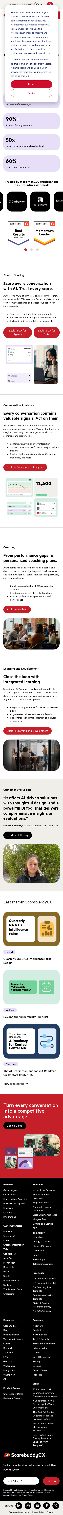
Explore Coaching (17, 609)
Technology (39, 1232)
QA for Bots (9, 1194)
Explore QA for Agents (17, 332)
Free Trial (37, 1374)
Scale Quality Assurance (45, 1214)
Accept (31, 84)
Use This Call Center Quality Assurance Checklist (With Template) (43, 1440)
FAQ (5, 1356)
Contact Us (38, 1330)
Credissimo (8, 1293)
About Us (38, 1325)
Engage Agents (41, 1202)
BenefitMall (9, 1267)
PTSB (6, 1271)
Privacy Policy (40, 1348)
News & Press (40, 1334)
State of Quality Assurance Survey (42, 1304)
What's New (9, 1374)
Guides (6, 1343)
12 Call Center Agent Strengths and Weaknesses (43, 1427)
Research (8, 1348)
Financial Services (42, 1246)
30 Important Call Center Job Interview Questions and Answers (45, 1393)
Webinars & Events (13, 1339)
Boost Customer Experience (41, 1196)
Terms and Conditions (44, 1343)
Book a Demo (15, 1125)
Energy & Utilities (41, 1241)
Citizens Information (13, 1244)
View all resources (13, 1083)
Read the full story (17, 835)
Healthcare (38, 1250)
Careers (36, 1352)
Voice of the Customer (44, 1190)
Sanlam (7, 1285)
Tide (5, 1249)
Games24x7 (9, 1235)
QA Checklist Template (44, 1278)
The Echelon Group (13, 1289)
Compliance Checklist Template (43, 1297)
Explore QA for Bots (46, 332)
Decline (31, 93)
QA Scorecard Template (45, 1283)
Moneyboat (9, 1262)
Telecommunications (43, 1263)
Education (38, 1237)
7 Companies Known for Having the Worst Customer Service (43, 1404)
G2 (4, 1379)
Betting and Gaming (43, 1223)
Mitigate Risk (39, 1219)
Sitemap (37, 1365)
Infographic (9, 1370)
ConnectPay (9, 1253)
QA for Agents (10, 1190)
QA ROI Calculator (42, 1311)
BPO (35, 1228)
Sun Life (7, 1276)
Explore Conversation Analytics (25, 467)
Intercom (7, 1231)
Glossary (7, 1361)
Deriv (6, 1240)
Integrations (9, 1216)
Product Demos (11, 1334)
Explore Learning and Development (27, 731)
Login (24, 4)
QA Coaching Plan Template (42, 1289)
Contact (14, 4)
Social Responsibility (43, 1356)
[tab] (25, 249)
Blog (5, 1330)
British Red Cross (12, 1280)
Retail (35, 1255)
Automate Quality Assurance (42, 1208)
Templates (8, 1352)
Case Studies (9, 1325)
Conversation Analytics (15, 1198)
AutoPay (7, 1258)
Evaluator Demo (11, 1398)
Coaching (8, 1207)
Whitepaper (9, 1365)
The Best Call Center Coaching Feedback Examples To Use (43, 1415)
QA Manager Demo (13, 1393)
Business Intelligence (14, 1203)
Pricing (36, 1361)
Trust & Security (41, 1339)
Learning (7, 1212)
